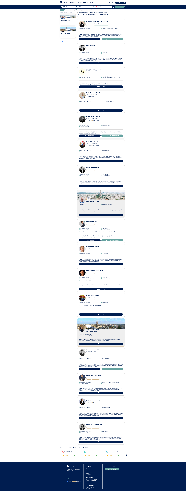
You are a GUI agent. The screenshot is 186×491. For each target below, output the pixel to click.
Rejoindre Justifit (112, 469)
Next (127, 455)
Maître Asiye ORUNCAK (92, 399)
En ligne (78, 9)
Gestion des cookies (89, 481)
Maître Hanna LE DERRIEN (93, 116)
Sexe (90, 9)
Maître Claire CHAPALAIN (93, 93)
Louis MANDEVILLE (91, 45)
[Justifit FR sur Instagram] (94, 487)
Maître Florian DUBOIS (92, 167)
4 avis (89, 120)
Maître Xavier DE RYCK (92, 246)
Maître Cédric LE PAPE (92, 295)
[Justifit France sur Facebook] (87, 487)
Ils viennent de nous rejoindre (90, 472)
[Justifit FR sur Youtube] (96, 487)
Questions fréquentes (89, 469)
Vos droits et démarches (82, 2)
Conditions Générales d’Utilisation (91, 479)
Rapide (73, 9)
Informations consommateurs (90, 482)
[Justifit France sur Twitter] (91, 487)
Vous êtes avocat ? (121, 2)
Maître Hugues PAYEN (92, 350)
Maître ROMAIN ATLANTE (93, 375)
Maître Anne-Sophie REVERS (94, 424)
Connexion (111, 2)
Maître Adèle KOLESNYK (93, 329)
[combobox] (69, 6)
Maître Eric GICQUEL (92, 142)
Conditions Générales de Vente (91, 480)
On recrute (87, 473)
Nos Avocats (73, 2)
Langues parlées (84, 9)
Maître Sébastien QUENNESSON (95, 270)
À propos (91, 2)
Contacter (89, 39)
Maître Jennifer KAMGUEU (93, 69)
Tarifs (68, 9)
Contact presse (88, 474)
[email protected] (69, 478)
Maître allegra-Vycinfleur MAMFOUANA (97, 21)
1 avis (89, 427)
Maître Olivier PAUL (91, 221)
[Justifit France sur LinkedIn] (89, 487)
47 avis (90, 402)
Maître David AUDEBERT (93, 201)
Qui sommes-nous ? (89, 468)
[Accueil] (78, 12)
